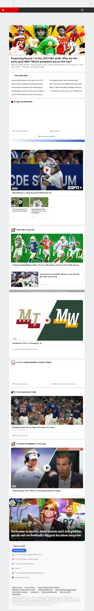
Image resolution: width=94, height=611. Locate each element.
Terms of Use (17, 587)
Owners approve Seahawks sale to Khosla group (27, 87)
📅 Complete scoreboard (20, 131)
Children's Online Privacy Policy (23, 590)
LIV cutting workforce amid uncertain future (63, 80)
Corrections (16, 594)
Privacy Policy (30, 587)
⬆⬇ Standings (54, 131)
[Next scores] (91, 3)
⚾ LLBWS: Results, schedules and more (25, 349)
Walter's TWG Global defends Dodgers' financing (65, 87)
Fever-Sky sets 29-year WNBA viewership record (65, 84)
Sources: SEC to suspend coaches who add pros (27, 84)
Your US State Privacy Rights (48, 587)
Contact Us (34, 592)
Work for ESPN (65, 592)
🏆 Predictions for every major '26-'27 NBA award (65, 91)
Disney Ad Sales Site (49, 592)
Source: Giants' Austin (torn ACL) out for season (26, 94)
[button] (86, 9)
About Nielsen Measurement (65, 590)
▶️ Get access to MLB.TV (47, 136)
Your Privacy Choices (20, 592)
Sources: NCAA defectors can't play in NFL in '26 (27, 80)
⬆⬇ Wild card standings (20, 435)
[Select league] (7, 4)
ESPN (12, 9)
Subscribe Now (19, 550)
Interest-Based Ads (45, 590)
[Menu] (3, 9)
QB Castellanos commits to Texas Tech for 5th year (28, 91)
